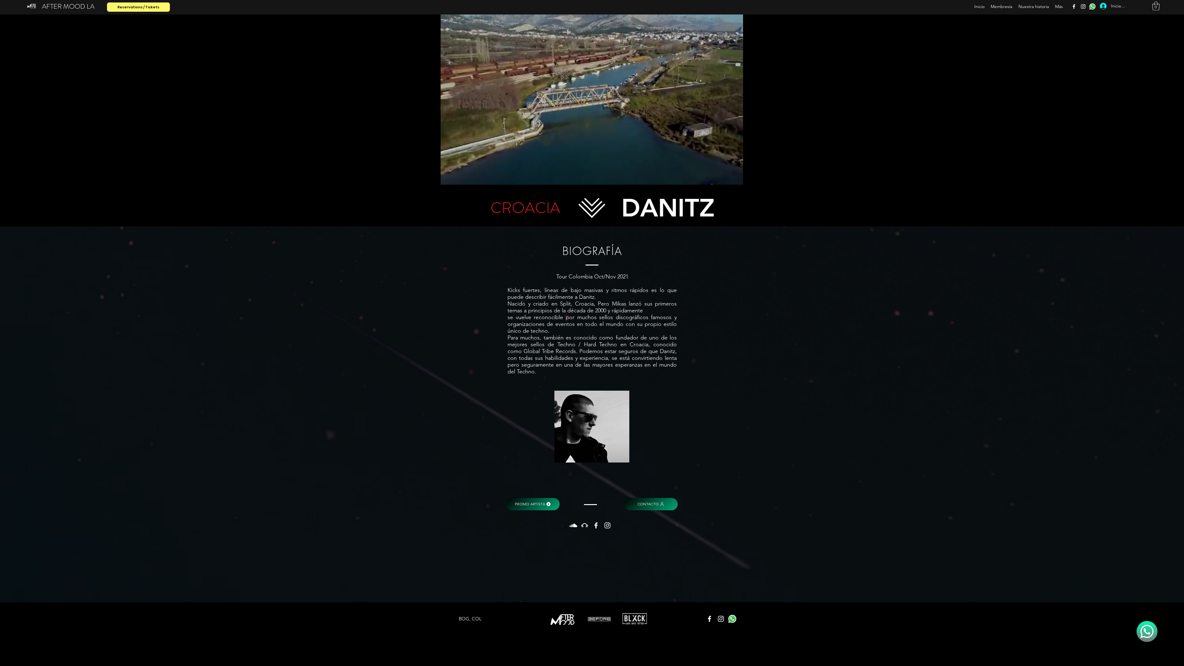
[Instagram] (1083, 6)
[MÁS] (1147, 631)
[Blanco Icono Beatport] (585, 525)
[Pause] (387, 176)
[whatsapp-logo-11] (1092, 6)
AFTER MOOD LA (68, 6)
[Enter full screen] (796, 176)
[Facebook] (1074, 6)
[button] (1156, 6)
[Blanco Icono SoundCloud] (573, 525)
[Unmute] (398, 176)
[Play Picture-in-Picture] (786, 176)
